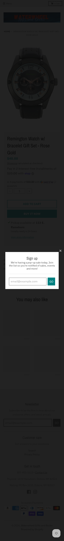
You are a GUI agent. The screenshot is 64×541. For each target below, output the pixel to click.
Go (51, 281)
